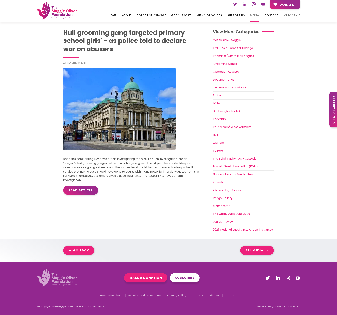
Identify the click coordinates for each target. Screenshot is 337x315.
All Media (254, 250)
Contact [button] (271, 15)
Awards (218, 182)
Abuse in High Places (227, 190)
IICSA (216, 103)
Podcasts (219, 119)
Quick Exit (292, 15)
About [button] (127, 15)
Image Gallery (222, 198)
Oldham (218, 143)
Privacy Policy (176, 295)
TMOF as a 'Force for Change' (233, 48)
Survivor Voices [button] (209, 15)
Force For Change (151, 15)
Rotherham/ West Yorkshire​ (232, 127)
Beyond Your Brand (289, 306)
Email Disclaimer (111, 295)
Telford (218, 151)
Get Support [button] (181, 15)
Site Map (231, 295)
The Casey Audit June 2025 (231, 214)
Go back (80, 250)
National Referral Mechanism (233, 174)
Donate (287, 4)
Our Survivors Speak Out (229, 87)
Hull (215, 135)
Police (217, 95)
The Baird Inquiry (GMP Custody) (235, 159)
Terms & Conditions (206, 295)
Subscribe (184, 278)
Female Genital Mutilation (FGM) (235, 166)
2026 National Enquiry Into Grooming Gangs (243, 230)
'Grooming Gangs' (225, 64)
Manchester (221, 206)
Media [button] (254, 15)
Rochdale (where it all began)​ (233, 56)
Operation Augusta (226, 72)
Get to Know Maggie (227, 40)
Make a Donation (145, 278)
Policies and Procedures (144, 295)
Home (112, 15)
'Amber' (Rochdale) (226, 111)
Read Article (80, 190)
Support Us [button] (236, 15)
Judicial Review (223, 222)
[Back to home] (57, 12)
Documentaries (223, 80)
